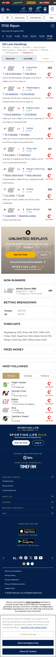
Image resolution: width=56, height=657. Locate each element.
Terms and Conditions (13, 571)
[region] (28, 636)
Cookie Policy (10, 588)
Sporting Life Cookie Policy (34, 627)
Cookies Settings (28, 634)
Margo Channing (35, 168)
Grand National (9, 490)
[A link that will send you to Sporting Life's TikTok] (35, 558)
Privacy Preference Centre (15, 584)
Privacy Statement (12, 580)
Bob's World (33, 209)
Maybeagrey (33, 87)
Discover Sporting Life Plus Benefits (26, 262)
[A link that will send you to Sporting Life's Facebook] (21, 558)
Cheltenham (8, 481)
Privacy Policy (10, 575)
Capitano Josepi (20, 416)
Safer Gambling (33, 602)
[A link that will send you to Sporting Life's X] (30, 558)
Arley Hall (31, 148)
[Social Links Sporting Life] (23, 563)
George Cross (18, 391)
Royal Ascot (7, 486)
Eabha (14, 399)
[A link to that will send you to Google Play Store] (28, 543)
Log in (43, 254)
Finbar (29, 189)
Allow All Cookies (28, 651)
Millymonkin (33, 108)
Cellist (29, 128)
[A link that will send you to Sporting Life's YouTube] (40, 558)
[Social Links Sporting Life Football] (32, 563)
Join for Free (20, 254)
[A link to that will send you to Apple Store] (28, 532)
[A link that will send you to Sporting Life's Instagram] (25, 558)
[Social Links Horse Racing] (28, 563)
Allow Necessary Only (28, 643)
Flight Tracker (18, 382)
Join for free (20, 442)
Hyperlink (31, 67)
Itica (13, 408)
